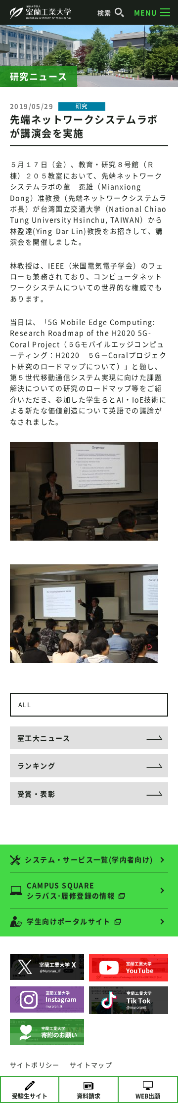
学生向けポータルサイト (68, 921)
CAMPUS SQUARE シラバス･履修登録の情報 (71, 890)
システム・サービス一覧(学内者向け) (89, 859)
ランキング (36, 765)
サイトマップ (91, 1064)
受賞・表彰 (36, 794)
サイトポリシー (35, 1064)
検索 (104, 12)
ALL (24, 704)
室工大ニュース (44, 738)
